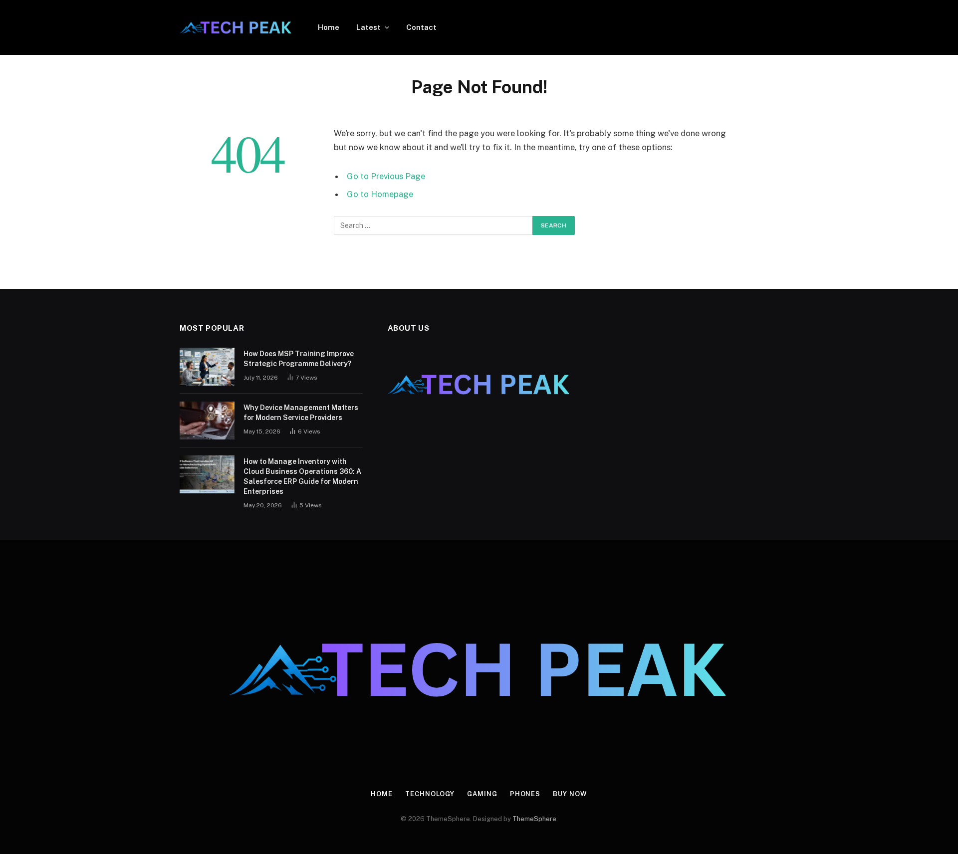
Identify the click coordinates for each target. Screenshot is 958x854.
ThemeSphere (534, 819)
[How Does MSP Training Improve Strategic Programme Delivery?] (207, 367)
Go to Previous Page (386, 176)
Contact (421, 27)
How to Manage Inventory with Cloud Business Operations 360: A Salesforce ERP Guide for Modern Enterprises (302, 476)
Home (328, 27)
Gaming (482, 794)
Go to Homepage (380, 194)
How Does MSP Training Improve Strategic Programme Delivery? (298, 359)
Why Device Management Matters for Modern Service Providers (300, 413)
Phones (525, 794)
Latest (368, 27)
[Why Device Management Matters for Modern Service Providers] (207, 420)
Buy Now (570, 794)
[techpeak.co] (236, 27)
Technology (430, 794)
